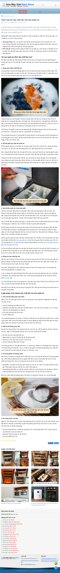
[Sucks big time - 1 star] (2, 440)
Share (51, 443)
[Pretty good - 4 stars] (7, 440)
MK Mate (42, 570)
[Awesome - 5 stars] (8, 440)
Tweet (57, 443)
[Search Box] (55, 5)
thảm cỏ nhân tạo (54, 561)
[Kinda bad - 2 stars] (3, 440)
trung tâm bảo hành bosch (47, 558)
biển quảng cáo (52, 560)
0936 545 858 (22, 11)
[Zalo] (56, 567)
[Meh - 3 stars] (5, 440)
